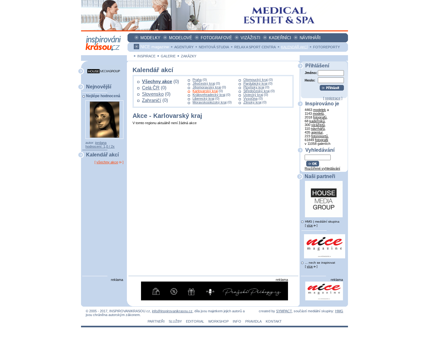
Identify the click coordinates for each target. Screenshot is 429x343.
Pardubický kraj (255, 83)
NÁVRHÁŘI (310, 37)
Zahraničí (151, 100)
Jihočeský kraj (204, 83)
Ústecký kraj (253, 95)
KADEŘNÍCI (280, 37)
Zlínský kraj (252, 102)
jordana (100, 143)
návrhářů (318, 128)
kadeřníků (317, 121)
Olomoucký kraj (255, 80)
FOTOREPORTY (326, 47)
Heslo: (310, 80)
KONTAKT (274, 321)
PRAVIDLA (253, 321)
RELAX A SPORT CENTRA (255, 47)
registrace (332, 98)
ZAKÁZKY (188, 56)
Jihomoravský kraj (207, 87)
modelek (319, 110)
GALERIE (168, 56)
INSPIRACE (146, 56)
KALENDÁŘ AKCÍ (294, 47)
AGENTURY (183, 47)
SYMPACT (284, 311)
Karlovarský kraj (205, 91)
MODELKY (150, 37)
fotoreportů (319, 136)
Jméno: (311, 73)
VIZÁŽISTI (250, 37)
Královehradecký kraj (209, 95)
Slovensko (153, 94)
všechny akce (107, 162)
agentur (317, 132)
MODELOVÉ (180, 37)
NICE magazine (154, 47)
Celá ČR (151, 87)
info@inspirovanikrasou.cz (172, 311)
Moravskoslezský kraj (209, 102)
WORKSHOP (218, 321)
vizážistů (318, 125)
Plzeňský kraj (253, 87)
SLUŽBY (175, 321)
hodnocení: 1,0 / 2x (100, 146)
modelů (318, 113)
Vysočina (250, 98)
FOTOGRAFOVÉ (216, 37)
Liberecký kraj (203, 98)
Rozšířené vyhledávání (322, 168)
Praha (197, 80)
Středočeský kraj (256, 91)
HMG (339, 311)
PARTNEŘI (156, 321)
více (310, 225)
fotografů (320, 117)
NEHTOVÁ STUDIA (214, 47)
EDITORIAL (195, 321)
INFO (237, 321)
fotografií (321, 140)
